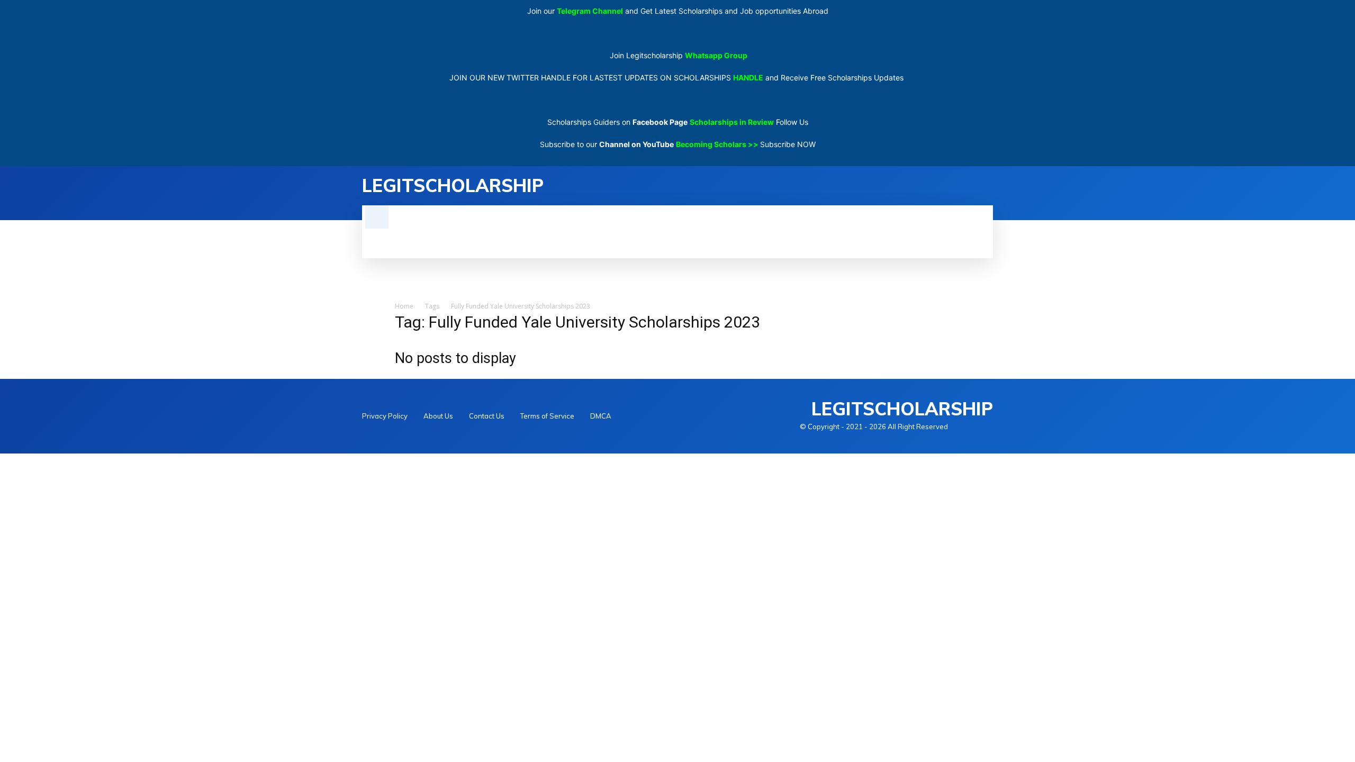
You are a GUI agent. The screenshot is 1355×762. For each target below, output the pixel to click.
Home (404, 306)
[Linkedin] (986, 185)
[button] (377, 217)
